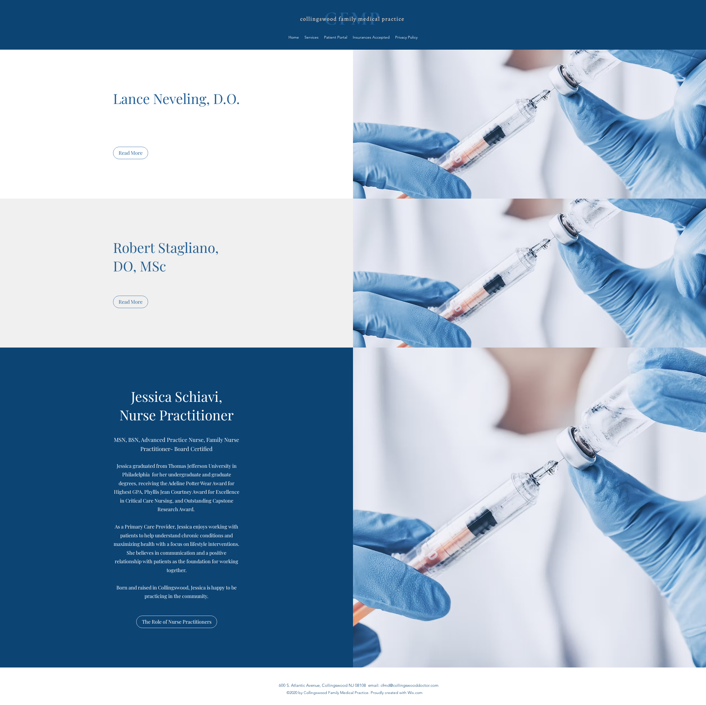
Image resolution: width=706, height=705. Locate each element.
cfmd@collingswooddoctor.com (409, 685)
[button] (130, 153)
